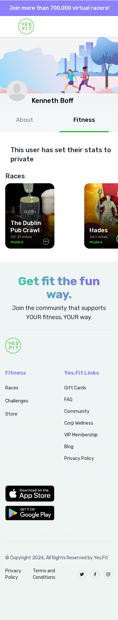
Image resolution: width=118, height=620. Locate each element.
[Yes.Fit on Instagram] (108, 574)
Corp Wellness (78, 423)
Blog (68, 446)
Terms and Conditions (44, 574)
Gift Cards (75, 388)
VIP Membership (81, 435)
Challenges (16, 401)
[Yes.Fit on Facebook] (95, 574)
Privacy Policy (79, 458)
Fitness (84, 119)
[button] (27, 493)
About (24, 119)
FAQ (68, 399)
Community (76, 411)
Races (11, 388)
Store (11, 414)
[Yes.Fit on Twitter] (82, 574)
